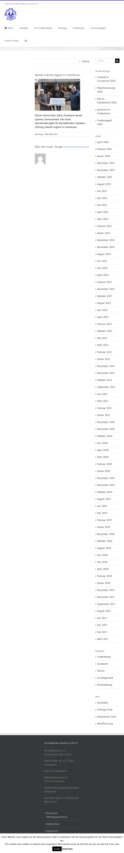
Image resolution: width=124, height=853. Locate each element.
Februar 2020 (104, 464)
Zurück (85, 61)
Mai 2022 (102, 338)
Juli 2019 (102, 506)
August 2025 (104, 184)
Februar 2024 (104, 282)
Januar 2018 (103, 583)
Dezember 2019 (106, 478)
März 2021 (102, 401)
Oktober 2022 (104, 331)
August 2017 (104, 611)
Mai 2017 (102, 632)
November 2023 (106, 289)
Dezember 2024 (106, 240)
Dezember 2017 (106, 590)
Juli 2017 (102, 618)
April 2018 (103, 569)
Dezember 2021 (106, 366)
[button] (26, 40)
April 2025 (103, 212)
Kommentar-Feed (106, 716)
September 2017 (106, 604)
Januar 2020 (103, 471)
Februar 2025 (104, 226)
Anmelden (102, 702)
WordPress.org (105, 723)
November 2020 (106, 429)
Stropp (40, 134)
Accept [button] (57, 849)
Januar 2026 (103, 156)
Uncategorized (105, 677)
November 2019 (106, 485)
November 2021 (106, 373)
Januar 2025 (103, 233)
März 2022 (102, 345)
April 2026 (103, 142)
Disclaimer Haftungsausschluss (56, 815)
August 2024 (104, 254)
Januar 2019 (103, 527)
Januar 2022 (103, 359)
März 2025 (102, 219)
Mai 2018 (102, 562)
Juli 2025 (102, 191)
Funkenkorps (104, 656)
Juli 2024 (102, 261)
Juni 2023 (102, 310)
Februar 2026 (104, 149)
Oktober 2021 (104, 380)
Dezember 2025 (106, 163)
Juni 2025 (102, 198)
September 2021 (106, 387)
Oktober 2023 (104, 296)
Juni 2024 (102, 268)
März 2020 (102, 457)
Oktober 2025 (104, 177)
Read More (67, 848)
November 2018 (106, 534)
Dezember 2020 (106, 422)
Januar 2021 (103, 415)
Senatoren (102, 663)
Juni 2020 (102, 443)
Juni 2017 (102, 625)
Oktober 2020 (104, 436)
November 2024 (106, 247)
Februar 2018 (104, 576)
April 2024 (103, 275)
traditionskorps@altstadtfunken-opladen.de (21, 4)
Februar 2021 (104, 408)
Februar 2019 (104, 520)
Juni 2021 (102, 394)
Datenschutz (53, 824)
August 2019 (104, 499)
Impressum (52, 831)
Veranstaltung (104, 684)
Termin (101, 670)
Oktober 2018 (104, 541)
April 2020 (103, 450)
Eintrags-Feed (104, 709)
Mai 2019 (102, 513)
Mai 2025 (102, 205)
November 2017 (106, 597)
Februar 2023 (104, 324)
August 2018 (104, 548)
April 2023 (103, 317)
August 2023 (104, 303)
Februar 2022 (104, 352)
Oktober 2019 (104, 492)
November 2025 (106, 170)
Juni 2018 (102, 555)
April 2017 (103, 639)
